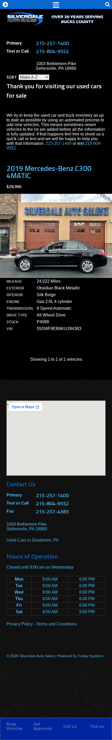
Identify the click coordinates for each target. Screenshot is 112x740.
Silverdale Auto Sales (37, 656)
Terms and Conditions (56, 624)
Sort (12, 77)
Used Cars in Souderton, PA (33, 540)
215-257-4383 (52, 511)
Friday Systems (90, 656)
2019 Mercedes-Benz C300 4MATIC (49, 172)
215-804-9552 (52, 51)
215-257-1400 (52, 43)
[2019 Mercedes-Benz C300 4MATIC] (56, 276)
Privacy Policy (20, 624)
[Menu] (56, 4)
